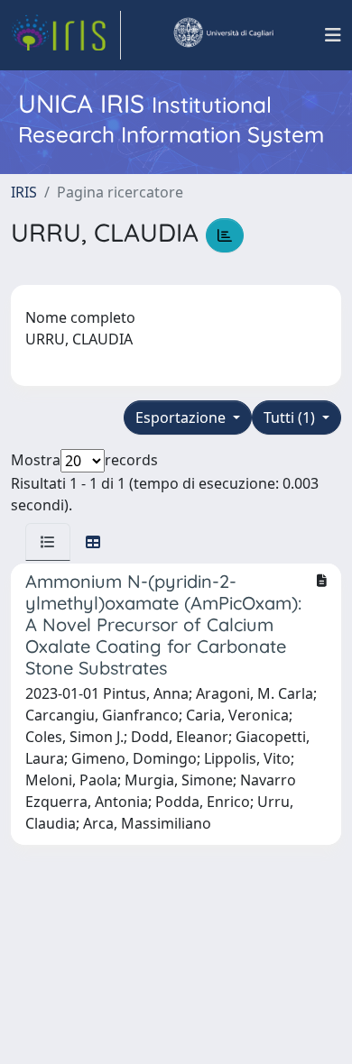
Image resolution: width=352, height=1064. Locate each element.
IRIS (24, 192)
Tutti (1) (291, 417)
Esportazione (182, 417)
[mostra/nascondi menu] (333, 35)
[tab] (47, 542)
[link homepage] (66, 35)
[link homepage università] (223, 35)
